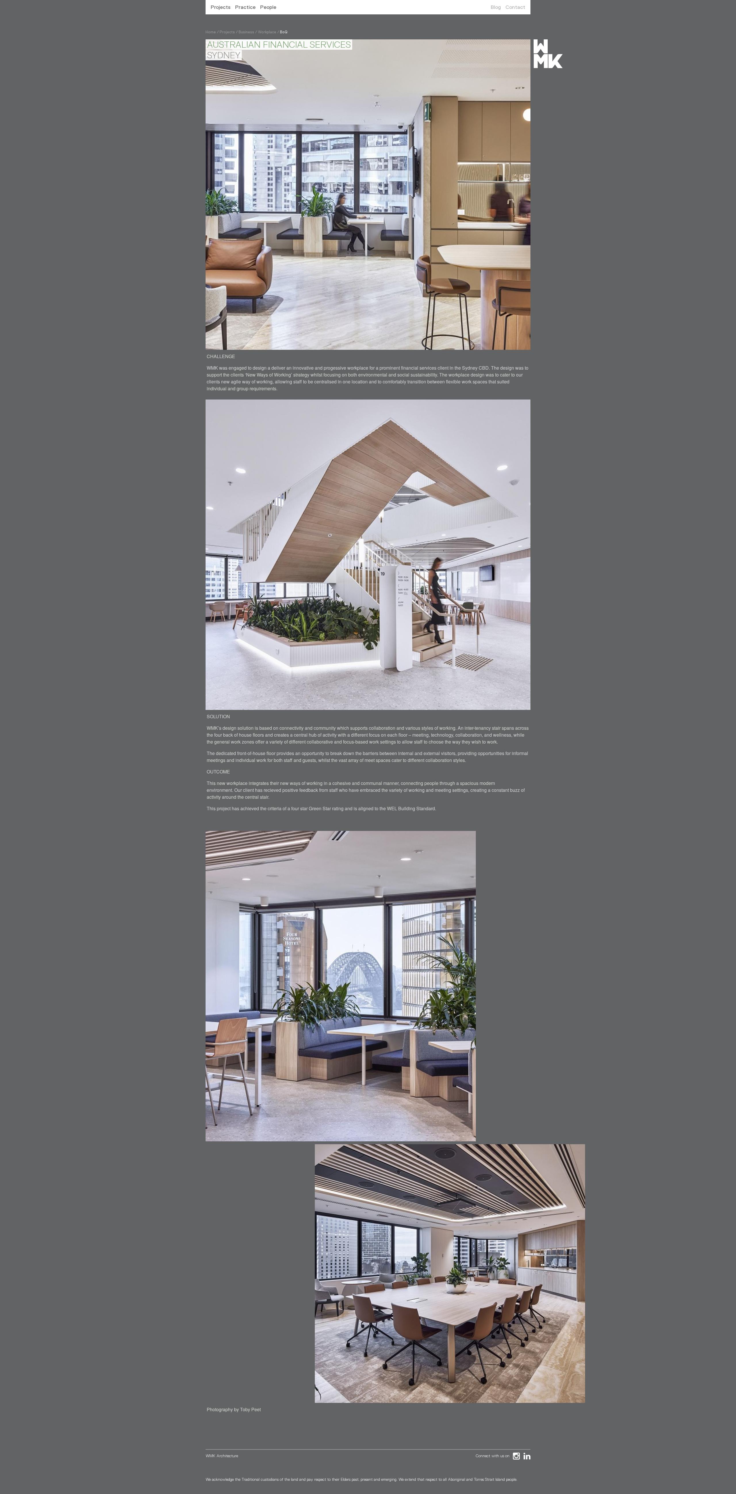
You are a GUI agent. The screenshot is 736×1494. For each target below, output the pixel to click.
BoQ (284, 32)
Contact (515, 7)
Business (246, 32)
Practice (245, 7)
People (268, 7)
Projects (221, 7)
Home (211, 32)
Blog (496, 7)
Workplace (267, 32)
